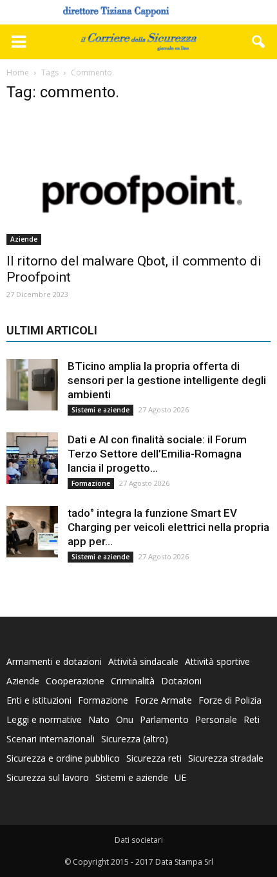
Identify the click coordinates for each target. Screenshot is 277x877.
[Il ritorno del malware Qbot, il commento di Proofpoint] (138, 180)
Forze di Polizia (230, 700)
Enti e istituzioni (39, 700)
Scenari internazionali (50, 739)
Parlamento (164, 719)
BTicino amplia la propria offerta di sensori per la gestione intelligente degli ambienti (167, 380)
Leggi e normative (44, 719)
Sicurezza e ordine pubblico (63, 758)
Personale (216, 719)
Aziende (23, 239)
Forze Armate (163, 700)
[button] (259, 41)
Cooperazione (75, 681)
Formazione (91, 483)
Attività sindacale (143, 661)
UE (180, 777)
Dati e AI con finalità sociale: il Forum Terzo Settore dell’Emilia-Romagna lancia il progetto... (157, 453)
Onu (124, 719)
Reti (252, 719)
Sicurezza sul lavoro (47, 777)
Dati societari (139, 839)
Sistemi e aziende (100, 409)
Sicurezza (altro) (134, 739)
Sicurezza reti (154, 758)
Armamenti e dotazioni (54, 661)
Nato (99, 719)
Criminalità (133, 681)
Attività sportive (217, 661)
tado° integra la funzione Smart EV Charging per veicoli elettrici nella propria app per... (168, 527)
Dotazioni (181, 681)
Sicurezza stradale (225, 758)
